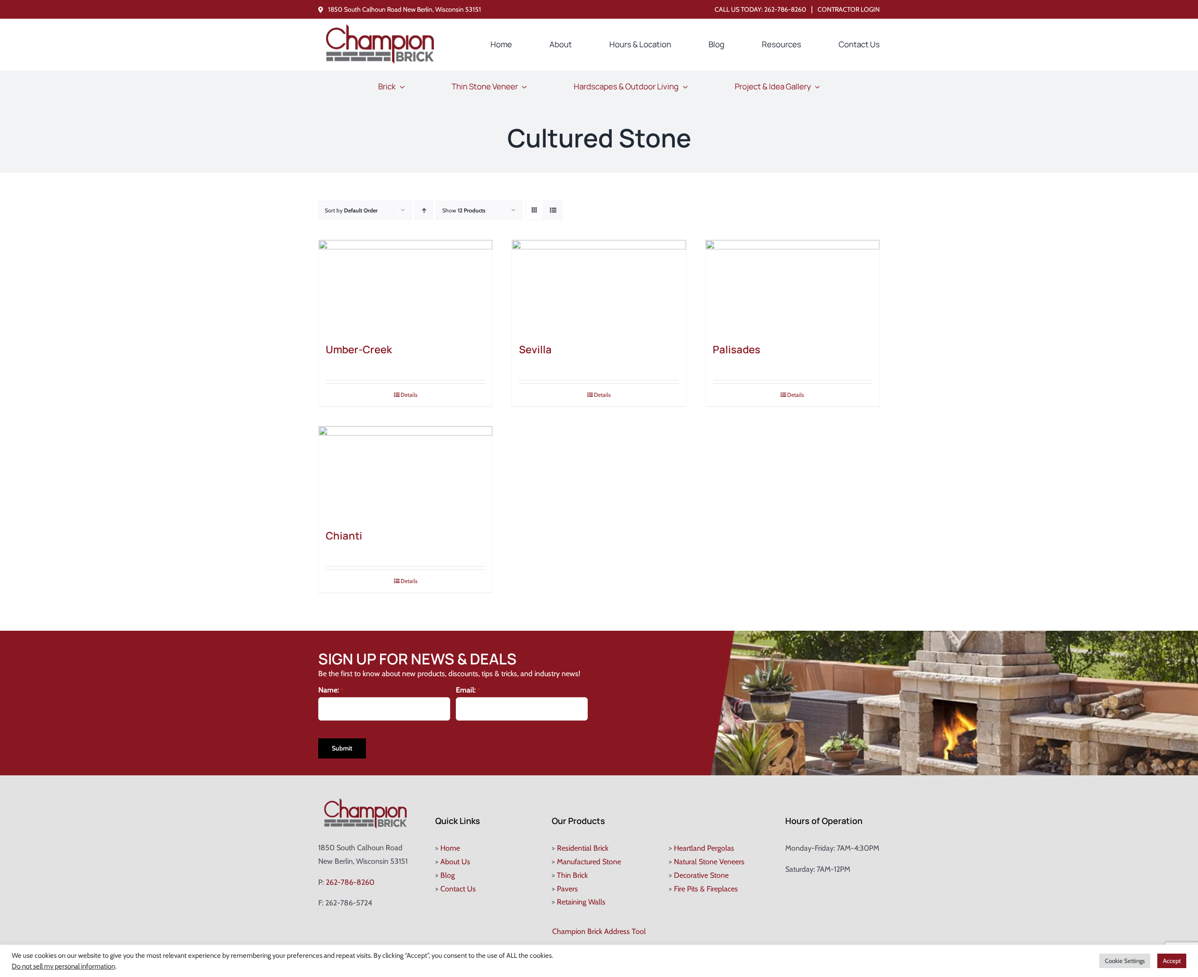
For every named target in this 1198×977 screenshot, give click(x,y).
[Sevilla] (599, 287)
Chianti (344, 536)
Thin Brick (572, 875)
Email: (468, 689)
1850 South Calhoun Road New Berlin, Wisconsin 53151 (404, 9)
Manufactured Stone (589, 861)
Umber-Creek (359, 350)
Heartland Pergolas (704, 848)
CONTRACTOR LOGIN (849, 9)
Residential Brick (582, 848)
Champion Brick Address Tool (599, 931)
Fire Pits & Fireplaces (706, 888)
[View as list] (553, 210)
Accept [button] (1172, 960)
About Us (455, 861)
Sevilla (535, 350)
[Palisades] (792, 287)
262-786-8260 (785, 9)
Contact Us (458, 888)
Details (409, 394)
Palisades (736, 350)
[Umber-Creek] (405, 287)
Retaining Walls (581, 901)
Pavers (567, 888)
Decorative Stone (701, 875)
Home (450, 848)
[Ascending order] (424, 210)
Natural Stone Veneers (709, 861)
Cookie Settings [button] (1125, 960)
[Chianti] (405, 473)
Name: (330, 689)
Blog (447, 875)
